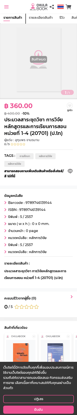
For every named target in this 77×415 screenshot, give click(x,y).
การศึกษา (25, 156)
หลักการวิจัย (45, 156)
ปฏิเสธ (38, 399)
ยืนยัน (38, 410)
